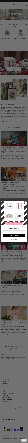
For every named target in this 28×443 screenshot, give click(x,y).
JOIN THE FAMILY (14, 235)
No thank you (14, 239)
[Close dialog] (25, 202)
